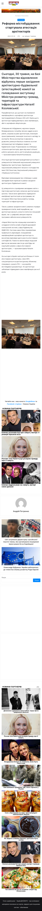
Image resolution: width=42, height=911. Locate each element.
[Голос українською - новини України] (14, 3)
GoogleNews (30, 401)
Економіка (25, 16)
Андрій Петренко (21, 511)
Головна (17, 16)
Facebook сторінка (14, 404)
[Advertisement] (21, 297)
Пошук (4, 577)
